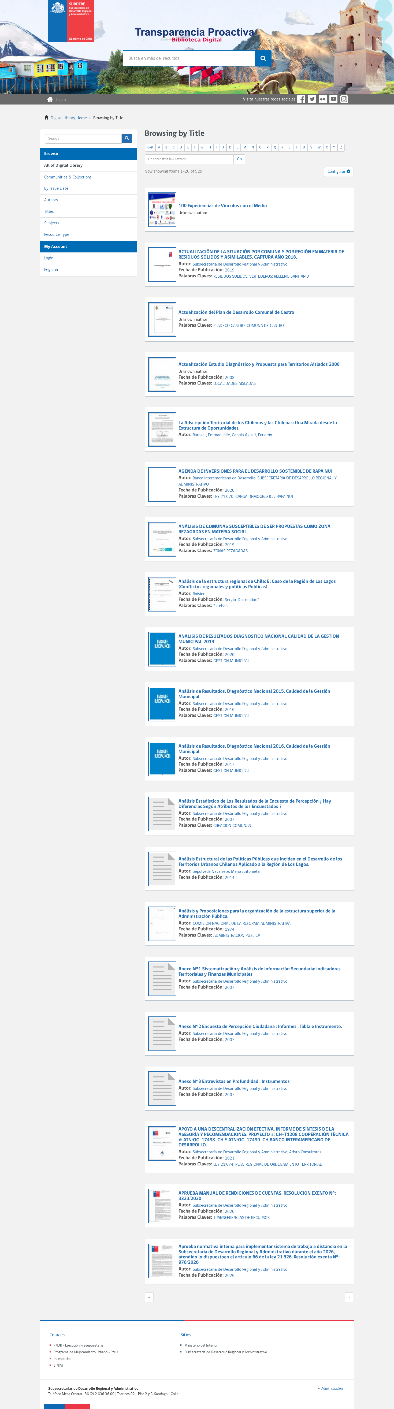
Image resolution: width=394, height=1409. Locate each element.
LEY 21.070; (224, 497)
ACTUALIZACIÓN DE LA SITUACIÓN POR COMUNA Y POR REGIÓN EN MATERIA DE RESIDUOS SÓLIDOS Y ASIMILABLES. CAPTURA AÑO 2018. (261, 254)
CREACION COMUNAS (232, 826)
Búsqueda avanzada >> (142, 72)
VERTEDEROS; (261, 276)
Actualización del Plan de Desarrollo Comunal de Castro (236, 312)
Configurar (337, 172)
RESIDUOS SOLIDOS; (231, 276)
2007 (230, 820)
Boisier (199, 594)
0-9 (150, 147)
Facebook (301, 99)
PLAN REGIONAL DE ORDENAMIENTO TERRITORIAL (278, 1164)
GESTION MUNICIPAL (231, 661)
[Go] (126, 138)
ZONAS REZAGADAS (230, 551)
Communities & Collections (68, 177)
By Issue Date (56, 189)
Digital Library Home (69, 118)
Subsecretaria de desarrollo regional (71, 25)
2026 (230, 1276)
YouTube (333, 99)
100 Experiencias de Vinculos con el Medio (223, 205)
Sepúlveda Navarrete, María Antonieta (226, 872)
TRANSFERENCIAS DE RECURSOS (241, 1218)
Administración (332, 1389)
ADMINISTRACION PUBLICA (236, 936)
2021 (230, 1158)
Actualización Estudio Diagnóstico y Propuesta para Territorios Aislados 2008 (259, 364)
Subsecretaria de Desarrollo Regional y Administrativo (225, 1352)
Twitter (312, 99)
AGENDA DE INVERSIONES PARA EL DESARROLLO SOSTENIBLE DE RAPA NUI (255, 471)
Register (51, 270)
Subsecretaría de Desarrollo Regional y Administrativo (240, 264)
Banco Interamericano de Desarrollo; (225, 478)
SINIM (58, 1366)
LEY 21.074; (224, 1164)
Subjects (51, 223)
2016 (230, 710)
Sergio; (231, 600)
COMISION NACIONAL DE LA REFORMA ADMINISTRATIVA (242, 924)
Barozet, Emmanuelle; (212, 435)
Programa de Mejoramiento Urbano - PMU (86, 1352)
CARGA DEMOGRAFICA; (256, 497)
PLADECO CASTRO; (230, 326)
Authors (51, 200)
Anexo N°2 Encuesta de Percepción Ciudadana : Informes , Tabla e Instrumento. (260, 1026)
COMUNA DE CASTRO (265, 326)
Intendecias (62, 1359)
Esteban (220, 606)
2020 (230, 491)
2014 (230, 878)
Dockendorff (248, 600)
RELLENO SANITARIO (291, 276)
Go (239, 159)
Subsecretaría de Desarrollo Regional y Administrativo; (241, 1152)
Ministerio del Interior (201, 1346)
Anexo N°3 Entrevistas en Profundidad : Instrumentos (234, 1081)
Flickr (323, 99)
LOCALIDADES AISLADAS (234, 384)
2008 (230, 378)
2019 (230, 270)
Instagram (344, 99)
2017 (230, 765)
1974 (230, 929)
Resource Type (56, 235)
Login (48, 258)
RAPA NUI (285, 497)
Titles (49, 212)
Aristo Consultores (305, 1152)
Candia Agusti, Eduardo (252, 435)
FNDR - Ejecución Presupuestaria (78, 1346)
